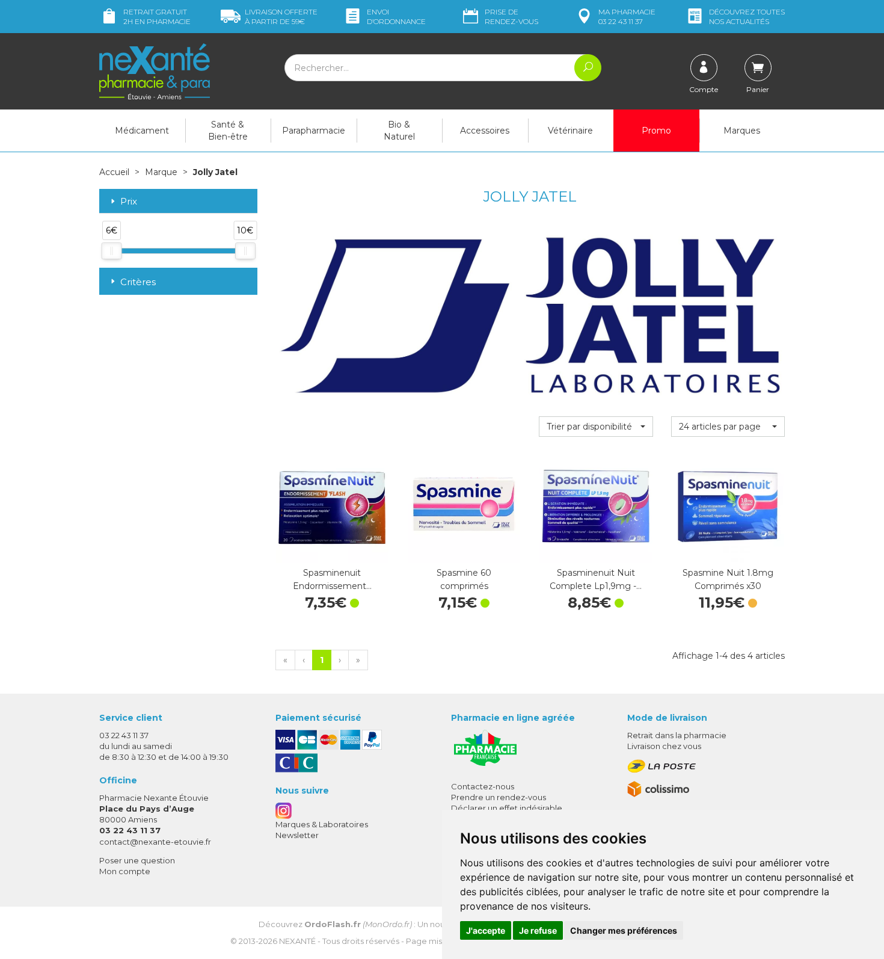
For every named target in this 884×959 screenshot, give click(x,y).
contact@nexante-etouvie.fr (155, 841)
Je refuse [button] (538, 930)
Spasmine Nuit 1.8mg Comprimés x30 (728, 579)
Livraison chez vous (664, 746)
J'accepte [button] (485, 930)
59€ (281, 16)
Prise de (511, 16)
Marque (161, 172)
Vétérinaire (570, 130)
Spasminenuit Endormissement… (332, 579)
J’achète (332, 551)
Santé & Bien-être (228, 130)
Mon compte (124, 871)
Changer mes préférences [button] (623, 930)
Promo (656, 130)
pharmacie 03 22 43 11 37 (626, 16)
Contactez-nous (482, 786)
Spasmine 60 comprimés (464, 579)
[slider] (111, 250)
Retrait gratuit (157, 16)
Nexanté (297, 941)
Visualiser (727, 551)
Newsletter (297, 835)
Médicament (142, 130)
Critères (138, 282)
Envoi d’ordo (396, 16)
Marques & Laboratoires (321, 824)
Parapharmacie (313, 130)
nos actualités (747, 16)
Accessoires (484, 130)
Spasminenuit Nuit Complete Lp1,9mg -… (596, 579)
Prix (128, 202)
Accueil (114, 172)
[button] (595, 426)
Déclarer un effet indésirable (506, 808)
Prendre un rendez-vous (498, 797)
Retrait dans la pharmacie (676, 735)
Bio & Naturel (399, 130)
